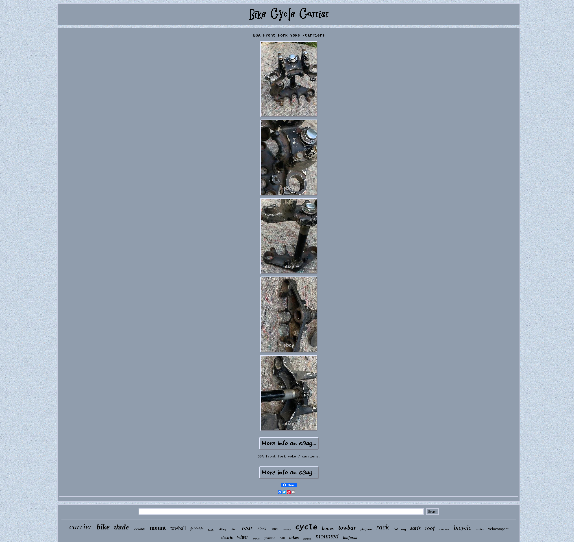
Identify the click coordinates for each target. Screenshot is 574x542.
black (261, 529)
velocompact (498, 529)
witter (242, 537)
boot (274, 528)
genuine (269, 538)
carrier (80, 526)
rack (382, 527)
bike (103, 527)
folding (399, 529)
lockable (139, 529)
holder (211, 530)
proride (256, 539)
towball (178, 528)
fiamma (307, 538)
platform (366, 529)
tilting (222, 529)
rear (247, 527)
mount (158, 528)
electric (227, 537)
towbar (347, 527)
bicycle (462, 527)
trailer (480, 529)
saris (415, 528)
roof (430, 528)
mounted (327, 536)
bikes (294, 537)
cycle (306, 526)
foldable (197, 529)
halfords (350, 537)
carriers (444, 529)
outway (287, 529)
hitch (233, 529)
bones (328, 528)
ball (282, 538)
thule (121, 527)
